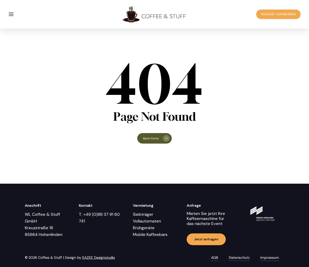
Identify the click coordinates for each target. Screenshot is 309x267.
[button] (10, 14)
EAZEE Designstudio (98, 257)
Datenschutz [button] (239, 257)
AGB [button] (214, 257)
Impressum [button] (269, 257)
